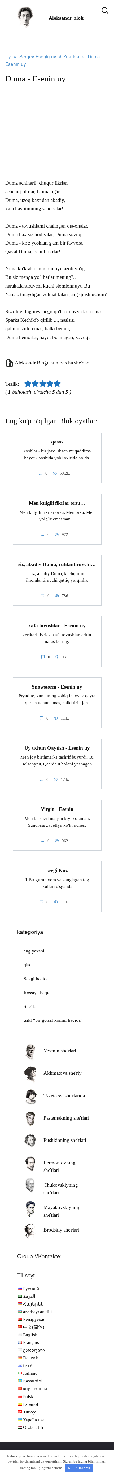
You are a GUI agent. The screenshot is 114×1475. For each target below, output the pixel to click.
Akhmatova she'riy (62, 1073)
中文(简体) (33, 1327)
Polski (29, 1396)
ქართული (34, 1350)
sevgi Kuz (57, 870)
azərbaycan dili (37, 1311)
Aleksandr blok (66, 18)
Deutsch (30, 1357)
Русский (31, 1288)
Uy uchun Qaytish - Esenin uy (57, 748)
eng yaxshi (34, 951)
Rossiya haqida (38, 992)
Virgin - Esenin (57, 809)
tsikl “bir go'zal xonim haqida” (53, 1020)
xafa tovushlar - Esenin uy (57, 625)
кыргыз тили (35, 1388)
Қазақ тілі (32, 1380)
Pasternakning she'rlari (66, 1118)
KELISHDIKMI (79, 1468)
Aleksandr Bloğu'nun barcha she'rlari (52, 363)
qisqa (29, 964)
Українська (34, 1419)
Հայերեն (33, 1304)
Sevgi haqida (36, 978)
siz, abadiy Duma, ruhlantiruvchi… (57, 564)
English (30, 1334)
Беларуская (34, 1319)
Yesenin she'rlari (59, 1051)
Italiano (30, 1373)
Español (30, 1404)
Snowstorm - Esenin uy (57, 686)
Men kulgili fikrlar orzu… (57, 503)
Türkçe (29, 1412)
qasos (57, 442)
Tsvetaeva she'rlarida (64, 1095)
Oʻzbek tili (33, 1427)
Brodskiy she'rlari (61, 1230)
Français (31, 1342)
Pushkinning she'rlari (64, 1140)
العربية (29, 1296)
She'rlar (31, 1006)
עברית (28, 1365)
